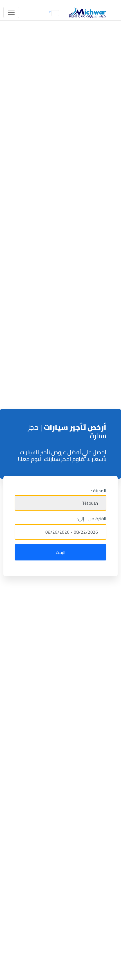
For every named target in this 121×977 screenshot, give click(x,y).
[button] (53, 12)
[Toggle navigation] (11, 12)
